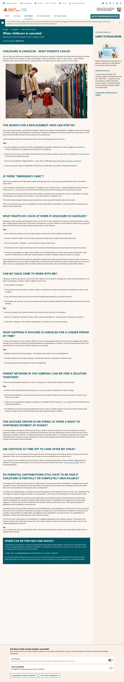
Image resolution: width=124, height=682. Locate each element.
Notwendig (15, 659)
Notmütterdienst (23, 553)
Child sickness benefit (71, 463)
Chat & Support (17, 667)
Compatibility (14, 29)
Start (7, 16)
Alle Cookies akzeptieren (49, 676)
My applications (43, 16)
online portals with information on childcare (66, 161)
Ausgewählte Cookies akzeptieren (24, 676)
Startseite (5, 29)
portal (63, 559)
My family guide (60, 16)
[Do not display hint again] (120, 23)
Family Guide (84, 154)
